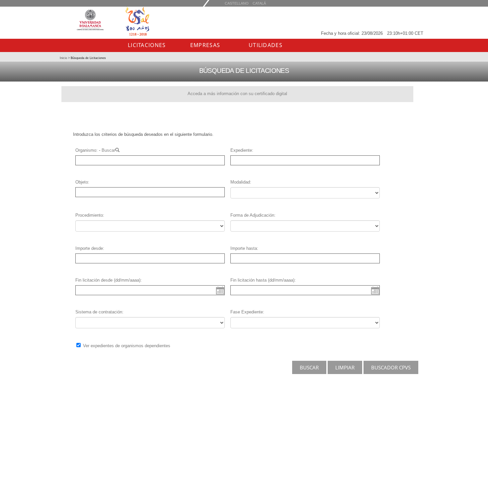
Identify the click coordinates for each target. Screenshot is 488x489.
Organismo (85, 150)
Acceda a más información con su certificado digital (237, 93)
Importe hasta (243, 248)
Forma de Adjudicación (252, 215)
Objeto (81, 182)
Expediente (241, 150)
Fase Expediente (246, 311)
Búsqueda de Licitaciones (88, 58)
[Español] (259, 3)
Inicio (64, 58)
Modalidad (240, 182)
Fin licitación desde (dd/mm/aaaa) (107, 280)
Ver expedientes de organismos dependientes (126, 345)
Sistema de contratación (98, 311)
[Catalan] (237, 3)
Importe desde (89, 248)
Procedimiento (89, 215)
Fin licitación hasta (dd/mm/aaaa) (262, 280)
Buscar (108, 150)
